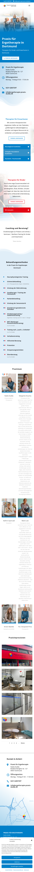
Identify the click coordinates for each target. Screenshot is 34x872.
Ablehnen (17, 862)
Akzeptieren (17, 857)
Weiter (23, 743)
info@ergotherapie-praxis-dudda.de (16, 93)
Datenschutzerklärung (18, 869)
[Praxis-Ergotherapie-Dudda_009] (17, 714)
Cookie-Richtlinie (8, 869)
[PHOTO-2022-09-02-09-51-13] (17, 666)
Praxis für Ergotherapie (15, 67)
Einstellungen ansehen (17, 866)
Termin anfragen (11, 58)
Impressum (26, 869)
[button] (31, 840)
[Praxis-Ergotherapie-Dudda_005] (17, 738)
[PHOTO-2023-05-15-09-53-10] (17, 690)
